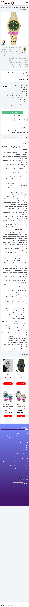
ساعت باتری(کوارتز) (14, 7)
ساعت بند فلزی (19, 132)
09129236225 (15, 472)
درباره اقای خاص (22, 450)
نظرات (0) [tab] (5, 138)
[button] (3, 14)
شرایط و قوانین (22, 448)
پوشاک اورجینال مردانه (21, 454)
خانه (27, 605)
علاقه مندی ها (10, 605)
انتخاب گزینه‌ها (21, 416)
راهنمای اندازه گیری (20, 119)
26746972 (17, 474)
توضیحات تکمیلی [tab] (14, 138)
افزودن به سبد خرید (13, 112)
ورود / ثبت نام (3, 605)
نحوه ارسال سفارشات (21, 445)
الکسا (17, 130)
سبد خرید (17, 605)
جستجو (22, 605)
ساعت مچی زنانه (22, 7)
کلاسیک (13, 132)
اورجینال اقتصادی (11, 130)
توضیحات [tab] (23, 138)
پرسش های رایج (22, 452)
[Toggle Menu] (27, 2)
